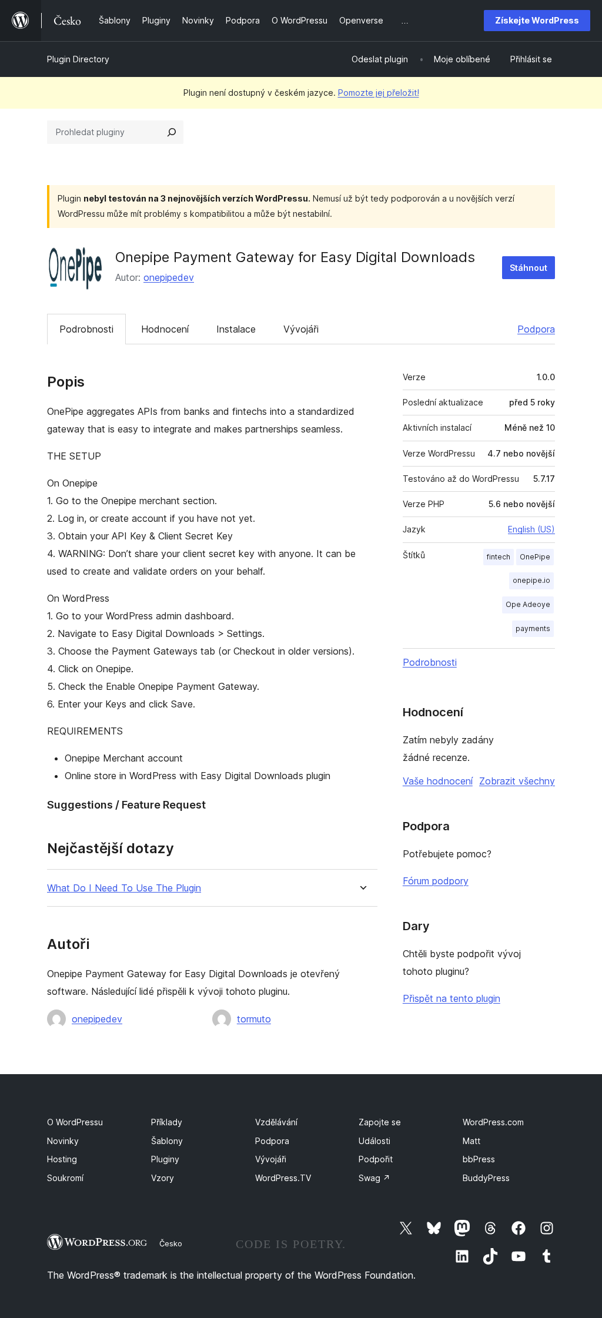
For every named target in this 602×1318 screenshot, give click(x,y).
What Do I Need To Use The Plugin (124, 888)
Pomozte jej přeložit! (378, 93)
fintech (498, 556)
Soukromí (65, 1178)
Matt (471, 1141)
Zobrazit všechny (517, 781)
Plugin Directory (78, 59)
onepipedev (168, 277)
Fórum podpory (436, 881)
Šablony (167, 1141)
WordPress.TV (283, 1178)
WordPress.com (493, 1122)
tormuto (254, 1019)
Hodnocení (165, 329)
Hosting (62, 1159)
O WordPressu (75, 1122)
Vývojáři (301, 329)
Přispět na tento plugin (451, 998)
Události (374, 1141)
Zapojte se (380, 1122)
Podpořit (376, 1159)
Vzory (162, 1178)
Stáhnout (528, 268)
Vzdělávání (276, 1122)
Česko (170, 1243)
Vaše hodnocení (438, 781)
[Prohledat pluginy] (171, 132)
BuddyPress (486, 1178)
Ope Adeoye (528, 604)
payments (533, 628)
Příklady (166, 1122)
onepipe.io (531, 580)
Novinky (63, 1141)
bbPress (479, 1159)
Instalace (236, 329)
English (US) (531, 529)
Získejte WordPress (537, 20)
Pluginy (165, 1159)
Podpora (536, 329)
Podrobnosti (86, 329)
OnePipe (535, 556)
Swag (374, 1178)
